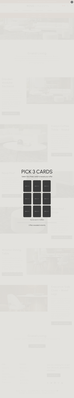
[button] (27, 186)
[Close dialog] (72, 2)
